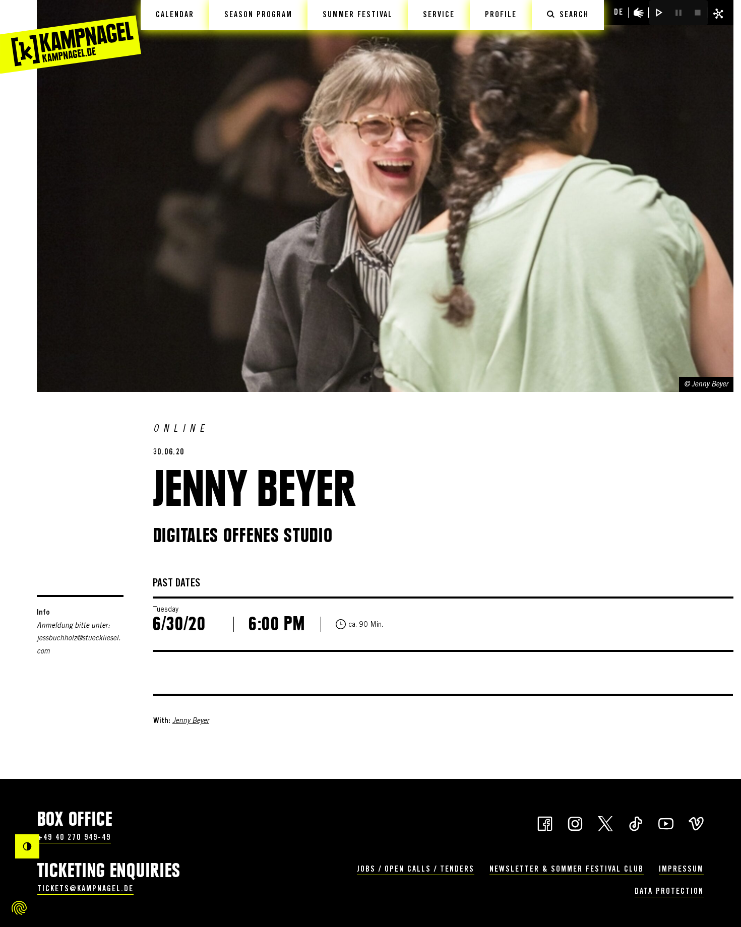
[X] (605, 822)
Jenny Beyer (190, 721)
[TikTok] (635, 822)
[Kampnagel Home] (70, 37)
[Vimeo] (696, 822)
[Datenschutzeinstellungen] (19, 907)
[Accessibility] (639, 12)
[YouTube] (665, 822)
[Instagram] (575, 822)
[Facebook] (544, 822)
